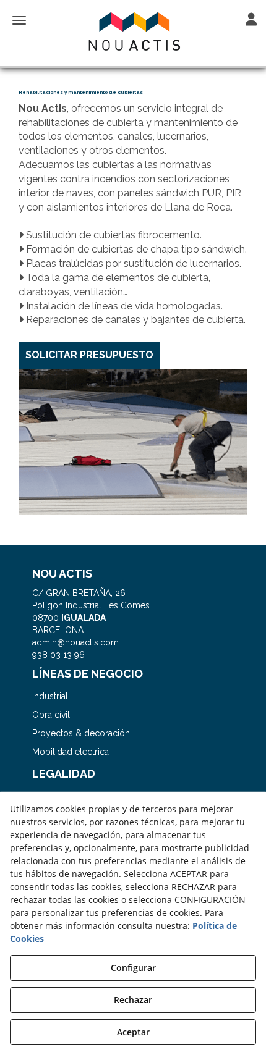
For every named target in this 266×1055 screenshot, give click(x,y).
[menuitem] (133, 696)
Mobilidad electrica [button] (70, 752)
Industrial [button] (50, 696)
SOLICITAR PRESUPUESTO (89, 355)
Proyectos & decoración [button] (81, 733)
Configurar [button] (133, 967)
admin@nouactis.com (75, 642)
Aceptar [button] (133, 1032)
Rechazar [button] (133, 1000)
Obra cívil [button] (51, 715)
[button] (133, 32)
